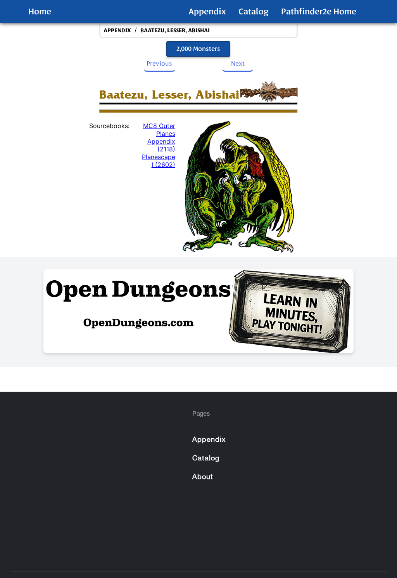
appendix (117, 30)
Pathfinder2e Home (318, 11)
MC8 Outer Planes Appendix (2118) (159, 137)
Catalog (253, 11)
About (202, 477)
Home (39, 11)
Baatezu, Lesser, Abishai (175, 30)
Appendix (207, 11)
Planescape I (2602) (158, 160)
